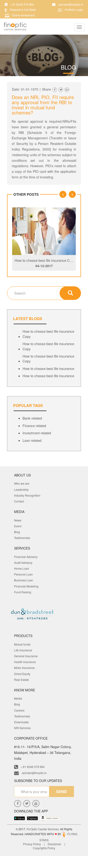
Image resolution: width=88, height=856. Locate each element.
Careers (19, 710)
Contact (19, 501)
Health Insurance (25, 662)
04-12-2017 (44, 265)
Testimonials (22, 538)
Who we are (21, 483)
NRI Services (22, 728)
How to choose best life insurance (48, 368)
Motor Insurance (24, 668)
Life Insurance (23, 650)
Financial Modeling (26, 586)
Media (18, 698)
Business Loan (23, 580)
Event (17, 526)
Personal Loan (23, 574)
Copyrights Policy (44, 848)
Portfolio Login (74, 9)
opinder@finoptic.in (34, 773)
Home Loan (21, 568)
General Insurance (26, 656)
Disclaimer (54, 844)
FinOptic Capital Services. (43, 829)
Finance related (34, 425)
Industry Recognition (27, 495)
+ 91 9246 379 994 (32, 767)
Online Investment (23, 15)
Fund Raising (22, 592)
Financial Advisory (26, 557)
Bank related (32, 418)
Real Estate (21, 680)
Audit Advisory (23, 563)
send (61, 791)
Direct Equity (22, 674)
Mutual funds (22, 644)
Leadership (21, 489)
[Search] (70, 293)
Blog (17, 532)
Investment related (37, 432)
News (17, 520)
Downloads (21, 722)
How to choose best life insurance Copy (45, 260)
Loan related (32, 440)
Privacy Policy (32, 844)
